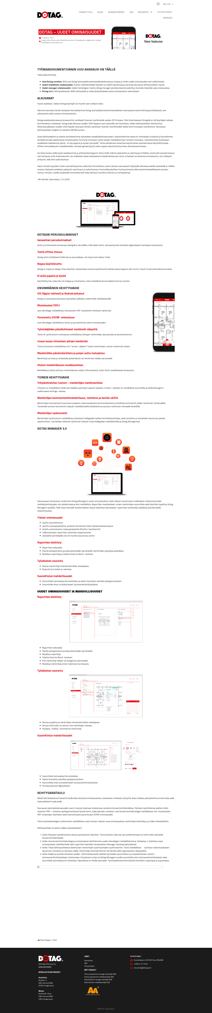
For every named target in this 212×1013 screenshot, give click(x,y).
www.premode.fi (45, 966)
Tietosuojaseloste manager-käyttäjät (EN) (100, 974)
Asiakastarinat (116, 12)
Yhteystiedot (164, 12)
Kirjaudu (167, 17)
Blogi (100, 12)
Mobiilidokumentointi (67, 40)
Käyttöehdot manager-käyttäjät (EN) (98, 979)
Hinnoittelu (86, 12)
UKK (131, 12)
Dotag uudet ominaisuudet (50, 40)
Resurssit (143, 12)
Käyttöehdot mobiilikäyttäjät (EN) (97, 982)
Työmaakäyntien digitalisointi (85, 40)
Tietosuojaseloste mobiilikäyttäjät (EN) (99, 977)
